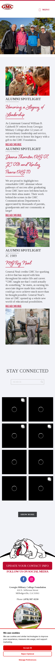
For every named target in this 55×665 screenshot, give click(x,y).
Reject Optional (27, 654)
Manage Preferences (27, 660)
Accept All (27, 648)
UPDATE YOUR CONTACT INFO (27, 565)
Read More (13, 144)
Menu (46, 9)
